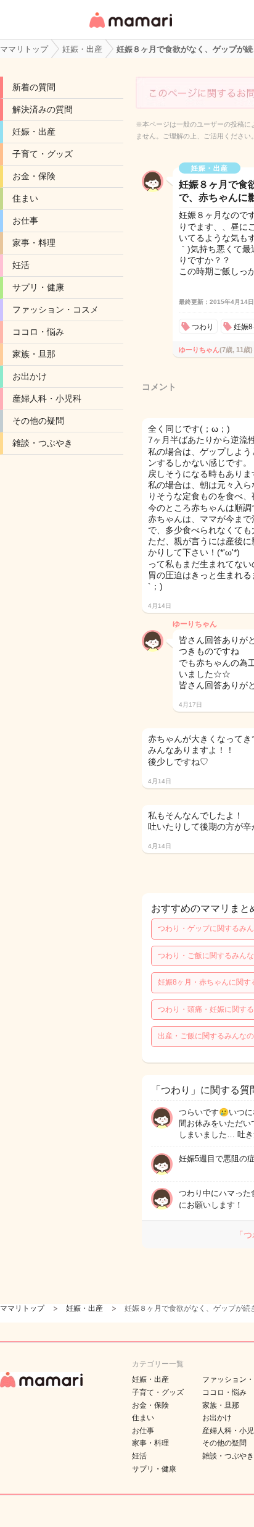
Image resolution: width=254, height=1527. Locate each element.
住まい (25, 198)
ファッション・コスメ (55, 309)
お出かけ (29, 376)
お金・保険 (33, 176)
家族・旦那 (33, 354)
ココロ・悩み (38, 332)
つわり (203, 326)
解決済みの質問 (42, 109)
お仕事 (25, 220)
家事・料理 (33, 243)
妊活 (21, 265)
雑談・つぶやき (42, 443)
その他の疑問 (38, 421)
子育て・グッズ (42, 154)
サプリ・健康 (38, 287)
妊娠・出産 (33, 132)
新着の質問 (33, 87)
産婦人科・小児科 (46, 398)
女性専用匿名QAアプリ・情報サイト (130, 28)
